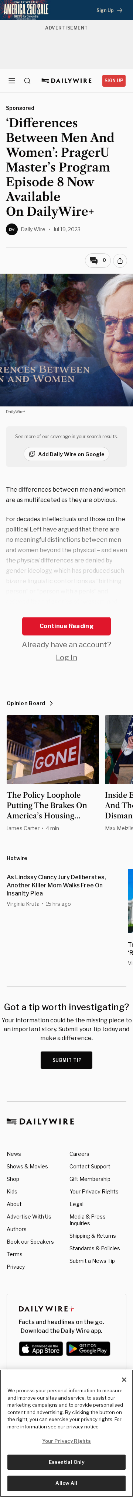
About (14, 1204)
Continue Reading (66, 626)
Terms (15, 1254)
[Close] (124, 1380)
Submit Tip (67, 1060)
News (14, 1154)
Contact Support (89, 1166)
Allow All (66, 1483)
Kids (12, 1191)
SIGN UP (114, 80)
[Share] (120, 261)
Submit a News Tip (92, 1261)
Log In (66, 657)
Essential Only (67, 1462)
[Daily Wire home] (67, 81)
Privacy (16, 1267)
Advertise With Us (29, 1216)
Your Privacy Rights (94, 1191)
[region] (66, 1433)
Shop (13, 1179)
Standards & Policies (94, 1248)
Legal (76, 1204)
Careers (79, 1154)
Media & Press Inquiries (87, 1219)
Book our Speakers (30, 1241)
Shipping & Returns (92, 1236)
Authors (17, 1229)
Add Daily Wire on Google (71, 454)
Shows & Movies (27, 1166)
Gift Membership (89, 1179)
